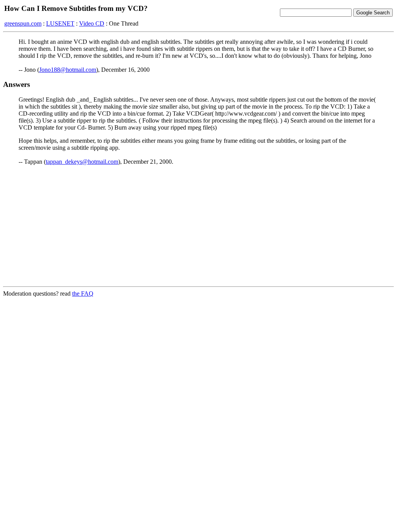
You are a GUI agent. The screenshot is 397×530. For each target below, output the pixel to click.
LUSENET (60, 23)
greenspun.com (22, 23)
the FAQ (82, 293)
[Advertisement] (198, 225)
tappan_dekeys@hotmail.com (82, 161)
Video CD (91, 23)
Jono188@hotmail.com (67, 69)
